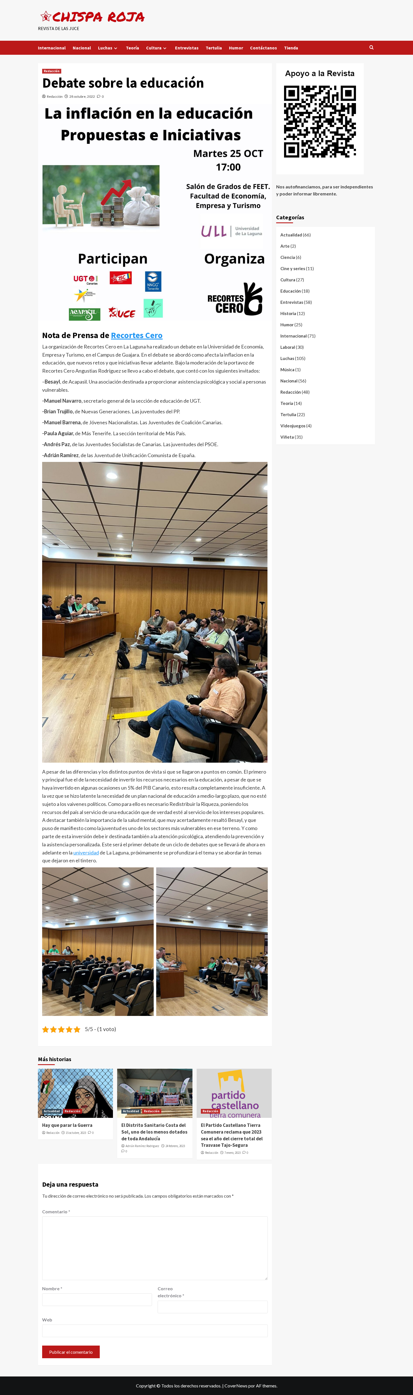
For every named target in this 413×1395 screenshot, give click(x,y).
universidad (86, 852)
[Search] (371, 48)
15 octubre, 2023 (76, 1133)
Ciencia (287, 257)
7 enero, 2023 (232, 1153)
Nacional (82, 48)
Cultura (154, 48)
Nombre (52, 1288)
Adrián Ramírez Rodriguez (142, 1146)
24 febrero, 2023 (175, 1146)
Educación (290, 290)
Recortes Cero (137, 335)
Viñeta (287, 436)
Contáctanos (263, 48)
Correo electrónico (171, 1292)
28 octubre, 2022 (82, 96)
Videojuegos (292, 425)
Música (287, 369)
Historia (288, 313)
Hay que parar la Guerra (67, 1125)
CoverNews (236, 1385)
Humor (236, 48)
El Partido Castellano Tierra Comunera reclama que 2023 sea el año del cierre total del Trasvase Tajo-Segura (232, 1135)
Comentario (56, 1211)
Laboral (287, 347)
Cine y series (292, 268)
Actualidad (52, 1111)
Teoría (132, 48)
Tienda (291, 48)
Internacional (52, 48)
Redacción (52, 71)
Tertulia (214, 48)
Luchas (105, 48)
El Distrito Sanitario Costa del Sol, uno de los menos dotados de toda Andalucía (154, 1132)
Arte (285, 246)
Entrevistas (187, 48)
